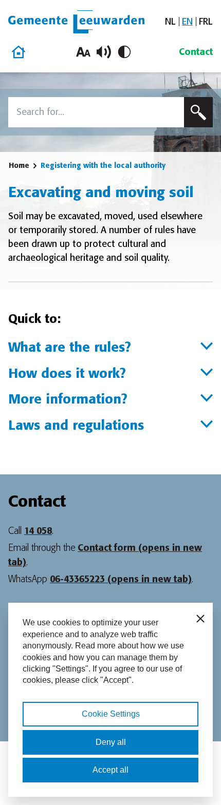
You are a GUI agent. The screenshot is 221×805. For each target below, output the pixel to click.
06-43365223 (121, 579)
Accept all (110, 769)
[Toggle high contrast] (124, 52)
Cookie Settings (111, 714)
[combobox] (96, 112)
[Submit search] (198, 112)
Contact (196, 51)
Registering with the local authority (103, 165)
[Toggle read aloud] (104, 52)
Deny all (111, 742)
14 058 (38, 530)
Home (19, 165)
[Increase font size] (83, 52)
